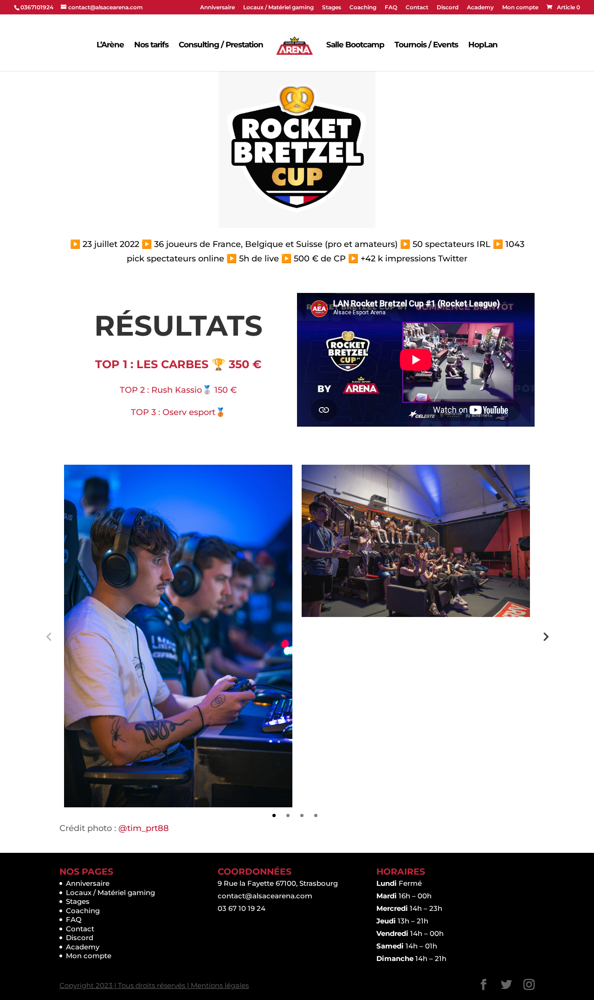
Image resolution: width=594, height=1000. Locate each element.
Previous (48, 636)
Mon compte (520, 8)
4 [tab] (315, 815)
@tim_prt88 (143, 828)
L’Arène (110, 44)
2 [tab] (288, 815)
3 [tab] (301, 815)
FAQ (391, 8)
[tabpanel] (178, 636)
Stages (331, 8)
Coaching (362, 8)
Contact (417, 8)
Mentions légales (220, 985)
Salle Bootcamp (355, 44)
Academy (480, 8)
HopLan (482, 44)
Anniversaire (217, 8)
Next (545, 636)
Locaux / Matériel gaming (278, 8)
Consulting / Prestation (221, 44)
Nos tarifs (151, 44)
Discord (447, 8)
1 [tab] (274, 815)
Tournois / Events (426, 44)
